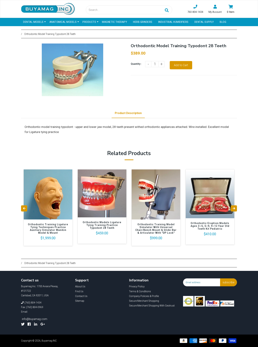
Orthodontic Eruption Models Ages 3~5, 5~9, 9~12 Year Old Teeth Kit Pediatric (210, 226)
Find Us (79, 291)
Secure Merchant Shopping (144, 300)
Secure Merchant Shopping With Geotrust (152, 305)
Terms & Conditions (140, 291)
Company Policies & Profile (144, 296)
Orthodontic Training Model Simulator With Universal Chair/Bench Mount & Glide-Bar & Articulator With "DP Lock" (156, 228)
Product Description (128, 113)
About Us (80, 286)
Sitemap (79, 300)
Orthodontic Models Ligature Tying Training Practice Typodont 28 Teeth (102, 225)
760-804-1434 (195, 12)
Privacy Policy (137, 286)
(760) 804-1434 (32, 302)
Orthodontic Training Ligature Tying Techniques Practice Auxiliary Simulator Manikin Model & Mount (48, 228)
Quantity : (136, 63)
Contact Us (81, 296)
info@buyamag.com (34, 319)
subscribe (228, 282)
